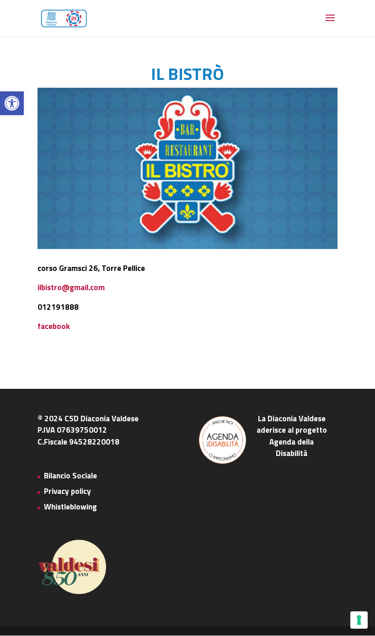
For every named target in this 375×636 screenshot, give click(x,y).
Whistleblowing (70, 507)
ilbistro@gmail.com (71, 287)
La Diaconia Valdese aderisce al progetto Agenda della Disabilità (292, 436)
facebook (54, 326)
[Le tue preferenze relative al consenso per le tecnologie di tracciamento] (359, 620)
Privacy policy (67, 491)
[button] (12, 103)
